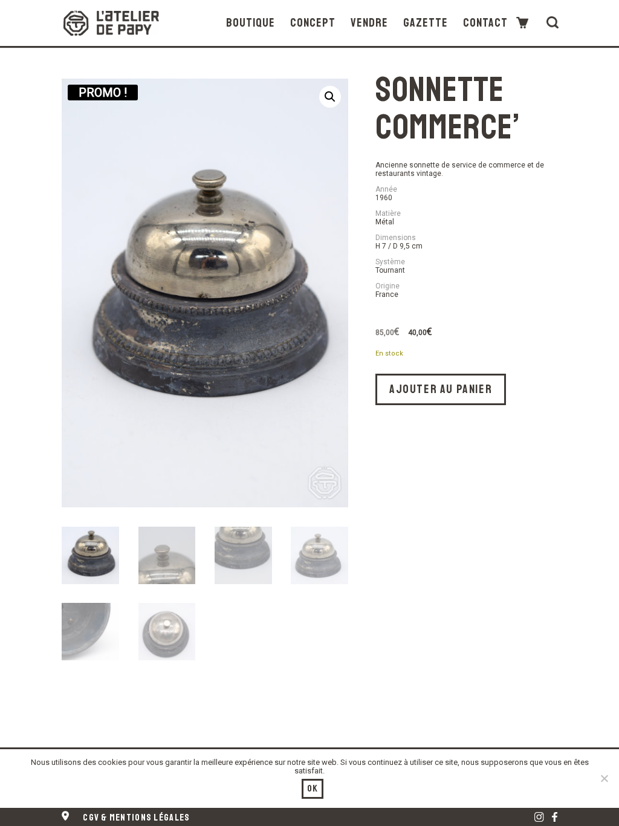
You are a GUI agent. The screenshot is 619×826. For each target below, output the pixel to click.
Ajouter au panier (440, 389)
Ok (313, 788)
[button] (330, 97)
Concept (312, 23)
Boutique (250, 23)
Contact (485, 23)
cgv (136, 817)
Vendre (369, 23)
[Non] (604, 778)
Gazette (425, 23)
